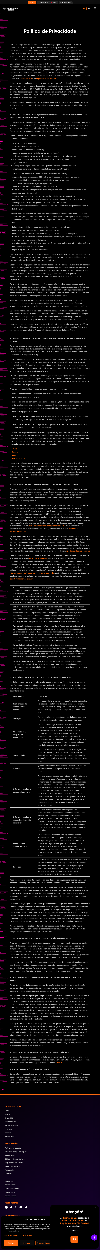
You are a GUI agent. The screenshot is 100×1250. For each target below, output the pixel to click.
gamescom (9, 1181)
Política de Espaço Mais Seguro (16, 1152)
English (89, 8)
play (54, 2)
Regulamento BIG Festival (14, 1163)
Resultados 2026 (10, 1122)
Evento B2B (9, 1118)
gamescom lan (10, 1192)
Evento (7, 1114)
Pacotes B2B (9, 1137)
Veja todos (8, 1174)
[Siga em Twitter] (26, 1207)
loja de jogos (66, 2)
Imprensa (8, 1129)
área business (43, 2)
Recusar (26, 1243)
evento (32, 2)
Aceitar (11, 1243)
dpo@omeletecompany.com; (78, 551)
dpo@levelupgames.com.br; (21, 579)
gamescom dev (10, 1185)
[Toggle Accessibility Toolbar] (94, 1237)
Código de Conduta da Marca (15, 1159)
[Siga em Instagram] (6, 1207)
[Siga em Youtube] (21, 1207)
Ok (74, 1239)
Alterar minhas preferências (49, 1243)
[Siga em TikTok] (11, 1207)
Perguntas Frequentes (12, 1166)
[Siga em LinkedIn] (16, 1207)
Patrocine (8, 1133)
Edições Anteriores (11, 1125)
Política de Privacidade (11, 1235)
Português (84, 8)
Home (7, 1111)
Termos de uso (27, 1235)
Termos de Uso (70, 1218)
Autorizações (9, 1170)
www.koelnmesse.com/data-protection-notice (47, 526)
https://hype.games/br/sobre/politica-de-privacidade (32, 573)
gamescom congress (12, 1189)
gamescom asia (10, 1196)
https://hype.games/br (38, 558)
